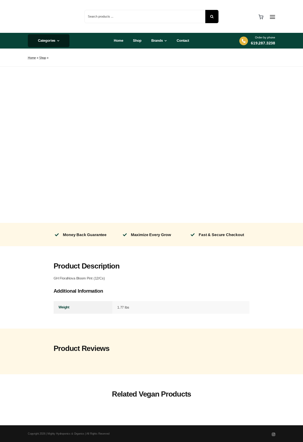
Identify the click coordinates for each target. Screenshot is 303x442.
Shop (42, 57)
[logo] (42, 4)
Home (32, 57)
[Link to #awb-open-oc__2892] (272, 17)
